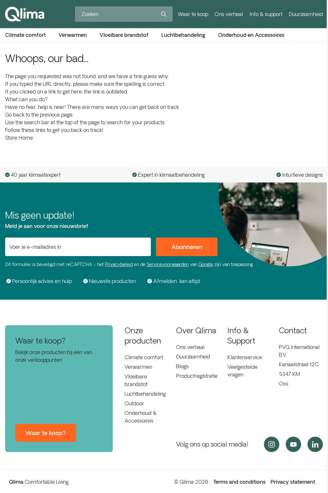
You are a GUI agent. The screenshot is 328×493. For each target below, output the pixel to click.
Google (206, 264)
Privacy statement (293, 482)
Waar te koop (193, 14)
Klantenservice (244, 357)
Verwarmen (138, 367)
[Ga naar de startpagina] (24, 14)
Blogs (182, 366)
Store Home (19, 138)
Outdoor (134, 403)
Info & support (266, 14)
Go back (14, 114)
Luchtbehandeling (145, 394)
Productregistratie (196, 376)
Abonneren (186, 247)
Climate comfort (144, 357)
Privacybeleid (119, 264)
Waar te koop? (46, 433)
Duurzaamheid (306, 14)
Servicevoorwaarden (168, 264)
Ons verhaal (229, 14)
